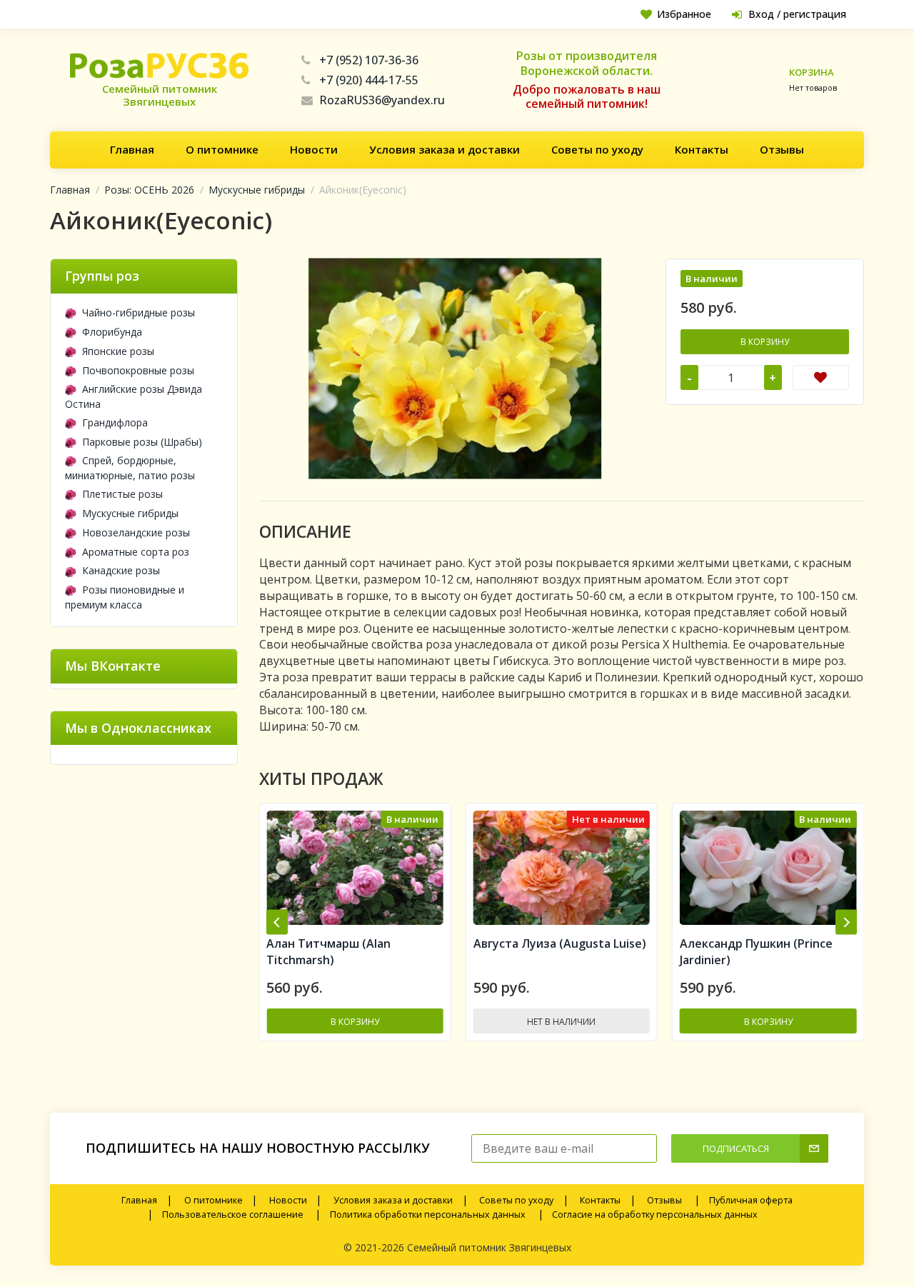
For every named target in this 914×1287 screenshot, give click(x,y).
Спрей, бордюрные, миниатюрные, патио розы (130, 468)
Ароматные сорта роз (135, 552)
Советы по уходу (597, 149)
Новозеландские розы (136, 532)
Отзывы (782, 149)
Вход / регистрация (797, 14)
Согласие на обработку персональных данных (655, 1214)
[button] (277, 922)
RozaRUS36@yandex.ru (382, 100)
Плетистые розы (122, 494)
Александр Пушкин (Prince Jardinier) (550, 952)
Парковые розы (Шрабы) (142, 442)
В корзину (764, 342)
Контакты (701, 149)
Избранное (684, 14)
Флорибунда (112, 332)
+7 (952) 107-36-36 (368, 60)
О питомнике (222, 149)
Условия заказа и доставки (444, 149)
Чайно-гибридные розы (138, 312)
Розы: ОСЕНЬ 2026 (149, 189)
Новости (314, 149)
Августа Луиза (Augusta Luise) (354, 943)
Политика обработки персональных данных (428, 1214)
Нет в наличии (356, 1022)
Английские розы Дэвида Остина (133, 396)
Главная (132, 149)
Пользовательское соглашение (232, 1214)
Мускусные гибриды (257, 189)
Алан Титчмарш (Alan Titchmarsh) (743, 952)
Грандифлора (115, 422)
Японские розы (118, 351)
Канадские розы (121, 570)
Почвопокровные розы (138, 370)
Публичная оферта (751, 1200)
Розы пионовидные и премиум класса (124, 597)
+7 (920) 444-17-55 (368, 80)
